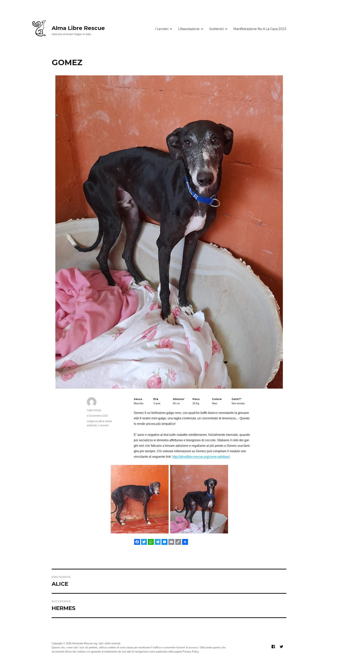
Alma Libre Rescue (78, 28)
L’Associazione (189, 29)
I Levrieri (161, 29)
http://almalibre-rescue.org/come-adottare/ (201, 456)
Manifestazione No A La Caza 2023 (259, 29)
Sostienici (216, 29)
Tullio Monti (94, 410)
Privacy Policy (190, 651)
